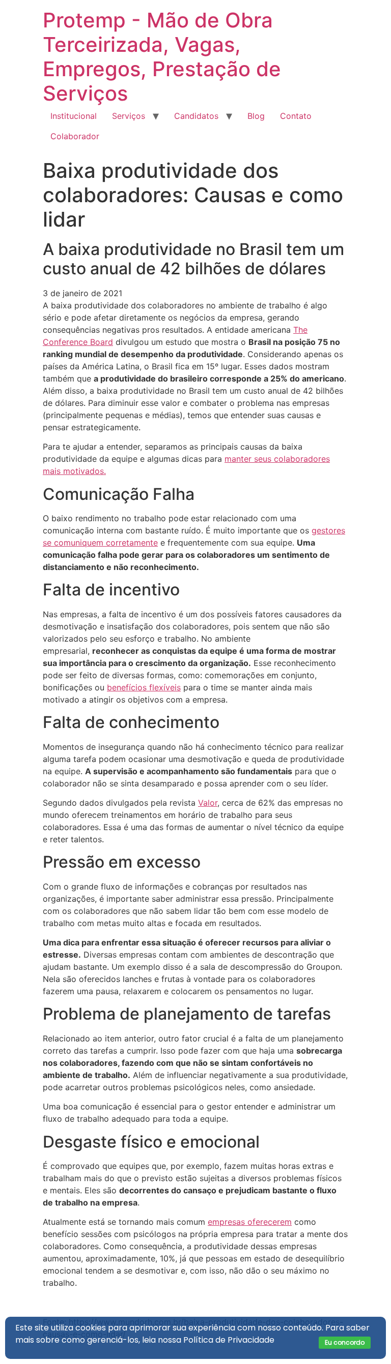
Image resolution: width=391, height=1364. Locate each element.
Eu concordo (345, 1342)
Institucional (73, 116)
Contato (296, 116)
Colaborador (74, 136)
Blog (256, 116)
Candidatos (196, 116)
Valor (207, 803)
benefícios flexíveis (144, 687)
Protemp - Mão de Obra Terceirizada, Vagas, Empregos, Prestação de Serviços (162, 57)
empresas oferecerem (250, 1222)
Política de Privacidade (228, 1340)
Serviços (128, 116)
